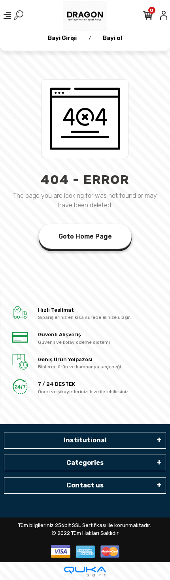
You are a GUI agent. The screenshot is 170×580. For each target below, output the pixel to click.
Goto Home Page (85, 236)
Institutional (85, 440)
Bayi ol (112, 38)
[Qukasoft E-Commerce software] (85, 571)
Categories (85, 462)
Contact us (85, 485)
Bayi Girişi (62, 38)
